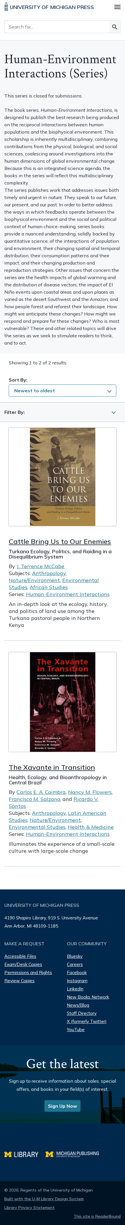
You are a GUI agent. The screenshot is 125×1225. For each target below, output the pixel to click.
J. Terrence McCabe (40, 566)
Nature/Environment (34, 580)
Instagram (77, 980)
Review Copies (19, 980)
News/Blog (78, 1005)
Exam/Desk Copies (23, 964)
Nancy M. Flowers (90, 792)
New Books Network (88, 997)
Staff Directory (82, 1013)
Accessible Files (20, 956)
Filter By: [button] (14, 412)
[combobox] (62, 390)
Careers (75, 964)
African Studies (49, 587)
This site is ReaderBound (97, 1216)
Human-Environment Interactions (68, 594)
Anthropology (49, 573)
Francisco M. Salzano (34, 799)
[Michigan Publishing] (75, 1153)
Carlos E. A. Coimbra (41, 792)
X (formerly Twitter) (87, 1021)
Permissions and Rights (28, 972)
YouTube (76, 1029)
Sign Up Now (62, 1106)
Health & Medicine (91, 827)
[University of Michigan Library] (25, 1153)
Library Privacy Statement (29, 1207)
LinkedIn (75, 989)
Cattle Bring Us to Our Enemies (60, 541)
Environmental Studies (37, 827)
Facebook (77, 972)
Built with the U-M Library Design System (44, 1198)
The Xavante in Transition (52, 767)
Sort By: (18, 380)
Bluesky (75, 956)
